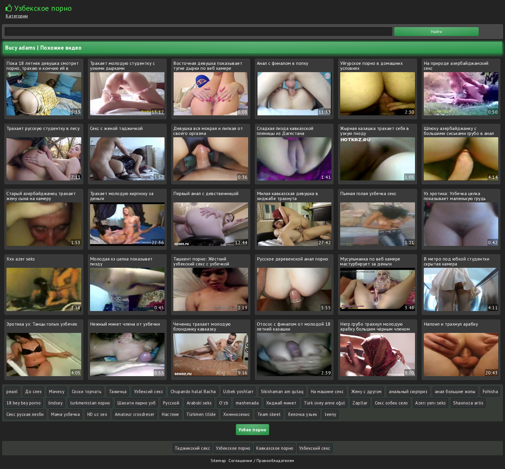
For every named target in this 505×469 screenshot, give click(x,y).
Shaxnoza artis (468, 403)
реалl (12, 391)
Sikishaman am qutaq (282, 391)
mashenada (247, 403)
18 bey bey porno (23, 403)
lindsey (55, 403)
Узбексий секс (148, 391)
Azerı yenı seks (430, 403)
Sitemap (218, 460)
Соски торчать (87, 391)
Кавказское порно (274, 448)
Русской (171, 403)
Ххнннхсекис (236, 414)
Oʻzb (223, 403)
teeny (330, 414)
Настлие (170, 414)
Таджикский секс (192, 448)
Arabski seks (199, 403)
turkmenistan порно (90, 403)
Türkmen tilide (201, 414)
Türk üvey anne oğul (324, 403)
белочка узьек (302, 414)
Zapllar (360, 403)
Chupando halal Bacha (193, 391)
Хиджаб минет (281, 403)
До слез (33, 391)
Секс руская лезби (25, 414)
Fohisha (490, 391)
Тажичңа (118, 391)
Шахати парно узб (136, 403)
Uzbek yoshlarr (238, 391)
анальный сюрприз (408, 391)
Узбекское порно (233, 448)
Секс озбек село (391, 403)
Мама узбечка (65, 414)
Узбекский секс (315, 448)
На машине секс (327, 391)
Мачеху (56, 391)
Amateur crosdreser (135, 414)
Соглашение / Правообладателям (261, 460)
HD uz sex (97, 414)
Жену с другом (366, 391)
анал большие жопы (455, 391)
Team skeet (269, 414)
